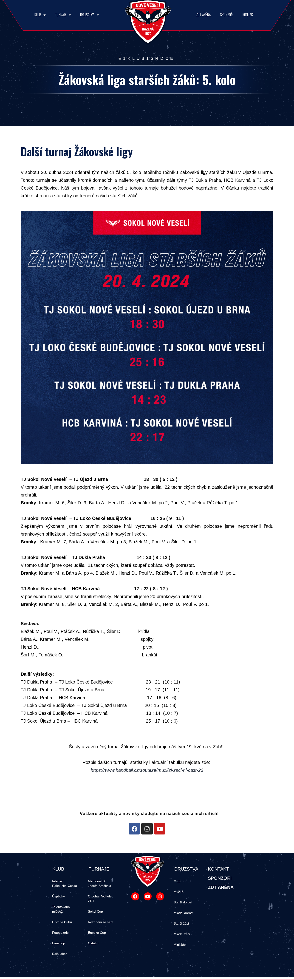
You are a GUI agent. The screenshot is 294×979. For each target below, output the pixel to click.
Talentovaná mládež (61, 909)
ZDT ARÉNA (203, 14)
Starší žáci (181, 923)
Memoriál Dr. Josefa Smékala (99, 883)
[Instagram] (147, 828)
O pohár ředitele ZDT (100, 898)
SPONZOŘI (226, 14)
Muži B (179, 892)
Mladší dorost (183, 913)
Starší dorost (183, 902)
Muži (177, 881)
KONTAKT (249, 14)
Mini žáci (180, 944)
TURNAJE (60, 14)
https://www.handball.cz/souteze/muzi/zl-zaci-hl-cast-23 (147, 770)
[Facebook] (134, 828)
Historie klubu (62, 922)
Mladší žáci (182, 934)
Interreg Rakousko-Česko (64, 883)
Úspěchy (58, 896)
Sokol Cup (95, 911)
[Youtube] (159, 828)
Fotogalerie (60, 932)
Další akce (59, 954)
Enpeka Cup (97, 932)
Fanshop (58, 943)
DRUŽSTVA (87, 14)
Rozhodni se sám (100, 922)
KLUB (37, 14)
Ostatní (93, 943)
